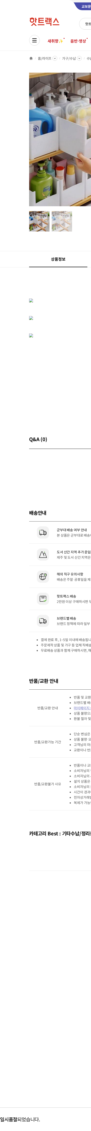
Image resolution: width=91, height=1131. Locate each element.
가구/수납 (69, 58)
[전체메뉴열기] (34, 40)
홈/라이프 (44, 58)
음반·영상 (78, 41)
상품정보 (58, 259)
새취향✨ (55, 41)
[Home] (31, 58)
